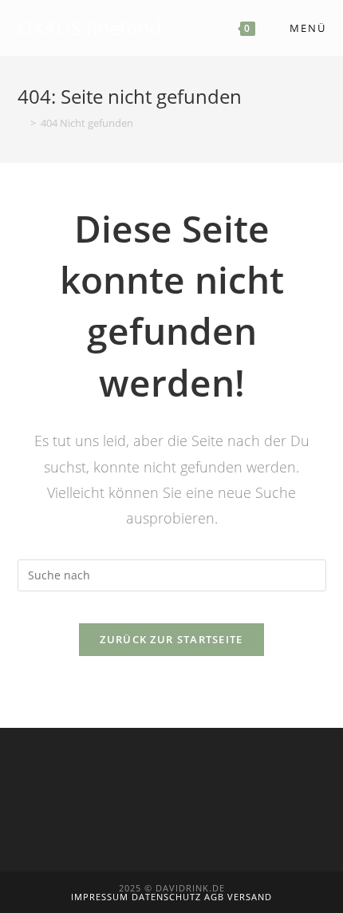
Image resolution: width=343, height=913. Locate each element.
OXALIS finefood (90, 27)
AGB (215, 897)
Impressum (101, 897)
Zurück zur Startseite (171, 639)
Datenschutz (168, 897)
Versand (249, 897)
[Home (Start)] (22, 123)
